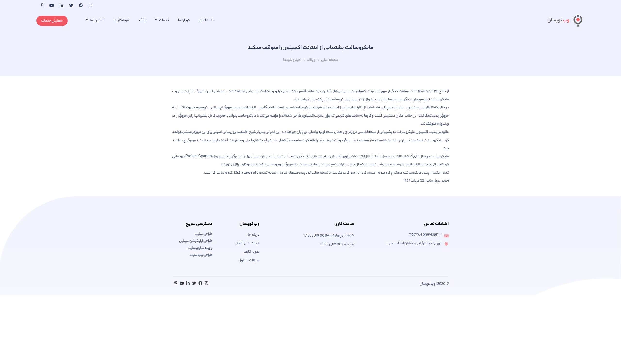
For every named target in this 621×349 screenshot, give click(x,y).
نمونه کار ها (122, 21)
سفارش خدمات (52, 21)
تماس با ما (97, 21)
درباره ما (184, 21)
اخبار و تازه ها (292, 60)
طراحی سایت (203, 234)
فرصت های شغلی (247, 243)
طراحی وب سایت (200, 255)
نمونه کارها (252, 252)
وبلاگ (143, 21)
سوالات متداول (249, 260)
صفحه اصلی (207, 21)
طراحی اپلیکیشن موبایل (195, 241)
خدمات (164, 21)
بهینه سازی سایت (200, 248)
